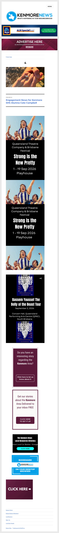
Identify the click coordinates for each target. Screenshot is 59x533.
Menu (50, 6)
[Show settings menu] (39, 341)
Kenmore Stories (9, 510)
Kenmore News (9, 528)
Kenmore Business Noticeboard (12, 513)
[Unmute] (36, 341)
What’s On (8, 520)
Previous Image (9, 57)
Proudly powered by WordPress (19, 528)
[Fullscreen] (43, 341)
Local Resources (9, 517)
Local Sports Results (10, 523)
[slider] (23, 341)
